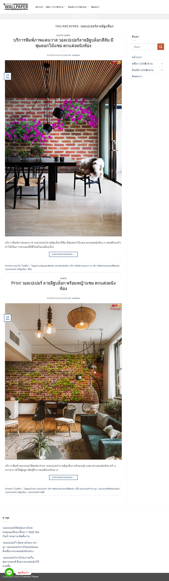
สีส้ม (30, 269)
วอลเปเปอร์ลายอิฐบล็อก (16, 269)
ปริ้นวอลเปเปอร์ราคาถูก (86, 488)
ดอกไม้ (59, 35)
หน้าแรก (39, 7)
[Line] (9, 572)
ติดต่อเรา (95, 7)
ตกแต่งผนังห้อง (62, 265)
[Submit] (95, 16)
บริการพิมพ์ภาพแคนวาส (81, 265)
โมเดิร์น (66, 35)
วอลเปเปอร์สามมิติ (36, 492)
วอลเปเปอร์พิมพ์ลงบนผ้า (109, 488)
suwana (76, 55)
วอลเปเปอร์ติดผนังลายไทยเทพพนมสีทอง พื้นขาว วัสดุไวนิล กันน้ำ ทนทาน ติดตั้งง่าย (20, 532)
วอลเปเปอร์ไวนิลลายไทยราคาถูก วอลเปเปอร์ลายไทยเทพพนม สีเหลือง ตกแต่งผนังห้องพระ (20, 547)
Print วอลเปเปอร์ (39, 488)
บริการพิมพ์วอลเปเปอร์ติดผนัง (106, 265)
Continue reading (63, 254)
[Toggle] (162, 64)
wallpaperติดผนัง (46, 265)
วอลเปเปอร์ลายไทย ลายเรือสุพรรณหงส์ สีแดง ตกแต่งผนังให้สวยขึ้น (20, 561)
